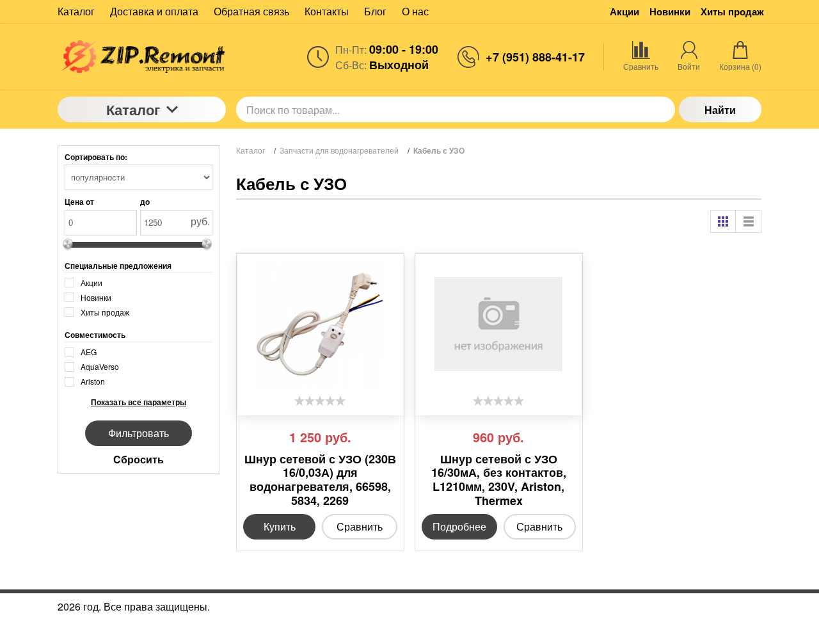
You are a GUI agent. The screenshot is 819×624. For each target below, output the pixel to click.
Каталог (133, 109)
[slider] (320, 401)
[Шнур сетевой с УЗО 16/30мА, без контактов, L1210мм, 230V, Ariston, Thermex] (499, 324)
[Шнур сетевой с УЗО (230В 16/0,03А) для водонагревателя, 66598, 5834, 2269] (320, 324)
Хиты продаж (732, 12)
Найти (720, 109)
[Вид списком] (748, 221)
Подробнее (459, 526)
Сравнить (360, 526)
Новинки (669, 12)
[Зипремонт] (142, 56)
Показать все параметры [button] (138, 402)
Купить (280, 526)
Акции (624, 12)
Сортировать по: (96, 156)
